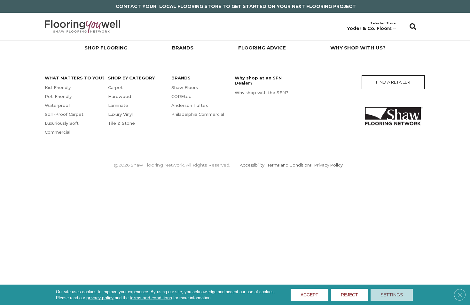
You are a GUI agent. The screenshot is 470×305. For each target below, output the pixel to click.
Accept (309, 294)
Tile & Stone (121, 123)
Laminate (118, 105)
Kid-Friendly (58, 87)
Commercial (57, 132)
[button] (413, 26)
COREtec (181, 96)
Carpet (115, 87)
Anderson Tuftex (189, 105)
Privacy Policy (328, 164)
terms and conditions (151, 297)
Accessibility (252, 164)
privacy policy (100, 297)
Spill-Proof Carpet (64, 114)
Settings (391, 294)
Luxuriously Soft (62, 123)
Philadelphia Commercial (197, 114)
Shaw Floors (184, 87)
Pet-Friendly (58, 96)
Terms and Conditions (289, 164)
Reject (349, 294)
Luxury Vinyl (120, 114)
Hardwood (119, 96)
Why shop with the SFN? (261, 92)
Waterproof (57, 105)
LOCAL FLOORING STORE (190, 6)
